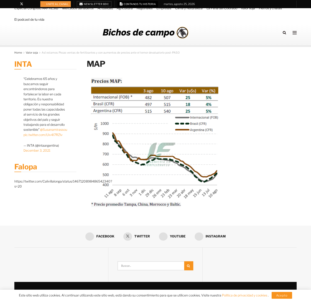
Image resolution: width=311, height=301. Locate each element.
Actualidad (105, 8)
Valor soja (248, 8)
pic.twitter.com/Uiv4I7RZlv (43, 135)
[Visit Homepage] (145, 32)
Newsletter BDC (96, 4)
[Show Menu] (295, 32)
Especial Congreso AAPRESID (36, 8)
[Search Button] (284, 33)
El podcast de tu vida (29, 19)
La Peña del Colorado (221, 8)
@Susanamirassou (53, 129)
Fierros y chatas (270, 8)
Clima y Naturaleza (189, 8)
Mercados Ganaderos (78, 8)
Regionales (145, 8)
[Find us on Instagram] (33, 4)
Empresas (163, 8)
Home (18, 52)
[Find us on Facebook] (15, 4)
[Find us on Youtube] (27, 4)
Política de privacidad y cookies (245, 295)
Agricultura (125, 8)
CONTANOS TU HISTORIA (139, 4)
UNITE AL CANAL (57, 4)
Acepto (282, 295)
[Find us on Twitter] (21, 4)
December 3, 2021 (36, 150)
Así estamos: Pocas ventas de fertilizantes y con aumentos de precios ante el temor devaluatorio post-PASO (111, 52)
